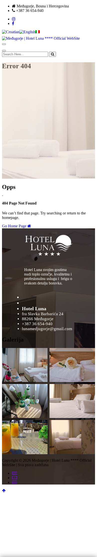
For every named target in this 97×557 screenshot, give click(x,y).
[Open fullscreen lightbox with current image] (48, 244)
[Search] (52, 54)
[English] (27, 32)
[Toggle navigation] (4, 44)
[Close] (4, 50)
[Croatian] (10, 32)
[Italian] (37, 32)
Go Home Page (14, 226)
